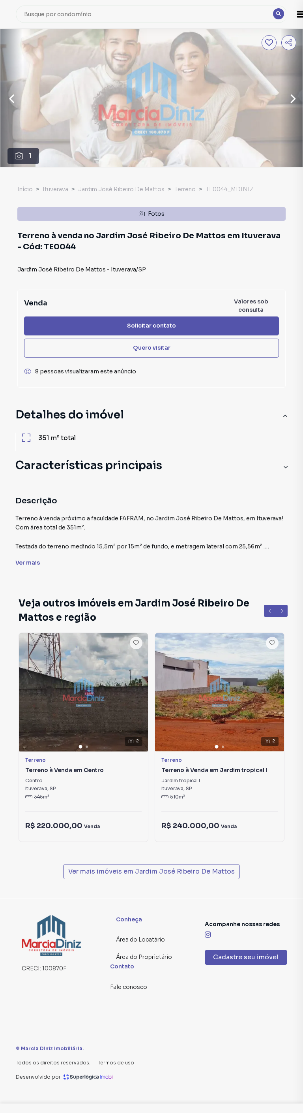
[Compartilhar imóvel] (288, 42)
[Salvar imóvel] (269, 42)
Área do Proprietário (144, 956)
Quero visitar (151, 347)
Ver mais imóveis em (151, 871)
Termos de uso (116, 1063)
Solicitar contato (151, 325)
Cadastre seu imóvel (246, 957)
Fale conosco (128, 987)
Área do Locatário (140, 939)
